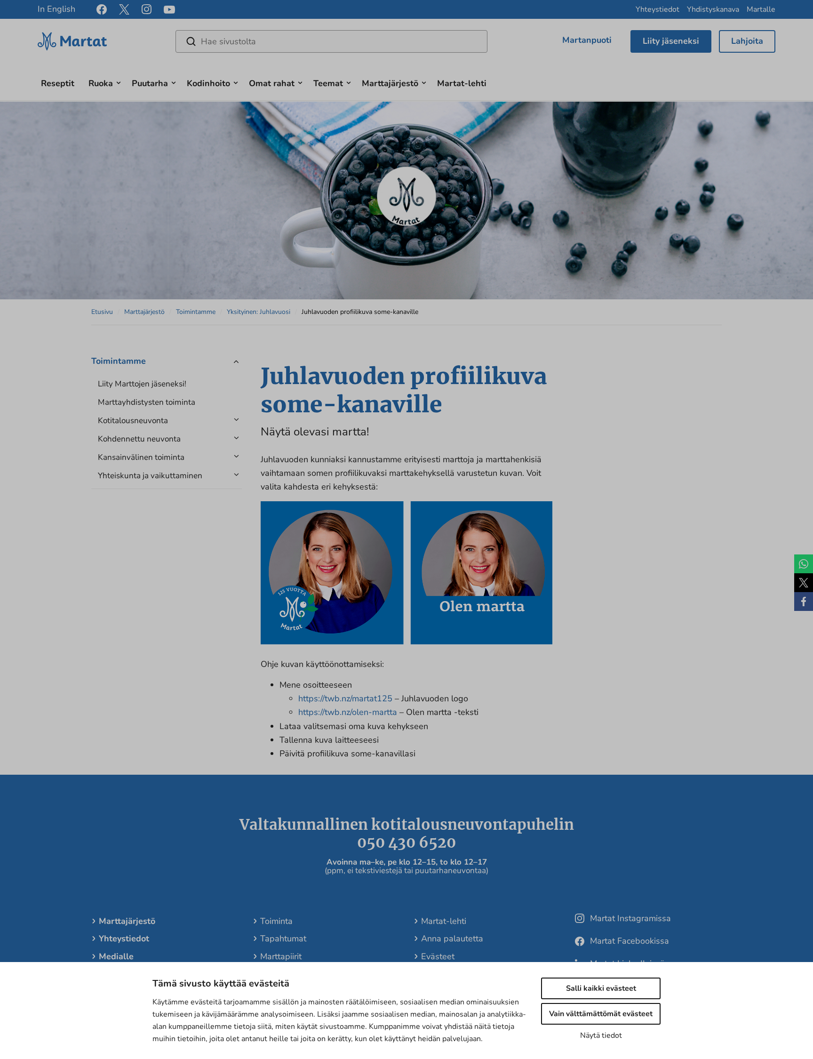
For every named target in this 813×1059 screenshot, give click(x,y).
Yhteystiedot (657, 9)
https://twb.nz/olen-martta (347, 712)
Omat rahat (272, 83)
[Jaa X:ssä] (803, 582)
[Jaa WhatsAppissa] (803, 563)
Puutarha (150, 83)
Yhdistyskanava (713, 9)
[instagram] (146, 9)
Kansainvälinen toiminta (141, 457)
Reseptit (57, 83)
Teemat (328, 83)
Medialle (116, 956)
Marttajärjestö (390, 83)
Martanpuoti (587, 40)
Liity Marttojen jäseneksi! (142, 383)
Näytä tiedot (601, 1035)
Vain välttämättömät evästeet (601, 1014)
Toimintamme (195, 311)
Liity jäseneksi (671, 41)
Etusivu (102, 311)
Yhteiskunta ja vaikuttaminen (150, 475)
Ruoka (100, 83)
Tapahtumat (283, 938)
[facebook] (101, 9)
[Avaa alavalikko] (118, 81)
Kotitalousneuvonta (133, 420)
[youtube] (169, 10)
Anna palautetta (452, 938)
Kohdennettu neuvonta (139, 438)
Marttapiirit (281, 956)
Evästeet (437, 956)
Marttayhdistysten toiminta (146, 402)
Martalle (761, 9)
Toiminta (276, 921)
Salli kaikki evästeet (601, 988)
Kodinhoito (208, 83)
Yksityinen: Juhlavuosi (258, 311)
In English (56, 9)
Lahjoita (747, 41)
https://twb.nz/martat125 (345, 698)
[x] (124, 9)
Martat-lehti (461, 83)
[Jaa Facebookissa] (803, 601)
